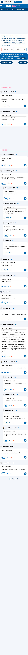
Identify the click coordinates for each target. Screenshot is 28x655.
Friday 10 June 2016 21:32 (9, 414)
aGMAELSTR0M (7, 324)
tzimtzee (5, 259)
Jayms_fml (8, 223)
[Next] (18, 479)
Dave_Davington (7, 154)
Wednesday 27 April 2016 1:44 (8, 262)
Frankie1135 (6, 463)
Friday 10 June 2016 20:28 (9, 226)
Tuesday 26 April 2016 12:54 (8, 158)
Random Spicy (20, 9)
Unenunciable (8, 188)
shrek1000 (7, 377)
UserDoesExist (9, 394)
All (2, 9)
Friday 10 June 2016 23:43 (9, 431)
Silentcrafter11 (6, 275)
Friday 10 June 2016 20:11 (9, 398)
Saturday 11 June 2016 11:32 (9, 244)
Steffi (6, 240)
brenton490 (8, 410)
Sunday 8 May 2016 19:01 (7, 279)
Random (7, 9)
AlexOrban (6, 308)
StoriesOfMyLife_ (7, 111)
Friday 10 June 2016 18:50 (9, 380)
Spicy (12, 9)
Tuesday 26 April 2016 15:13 (7, 115)
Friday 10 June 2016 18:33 (7, 328)
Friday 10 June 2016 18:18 (7, 95)
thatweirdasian (7, 92)
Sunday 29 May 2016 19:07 (9, 191)
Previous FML (6, 62)
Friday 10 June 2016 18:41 (7, 365)
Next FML (23, 62)
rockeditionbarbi (7, 362)
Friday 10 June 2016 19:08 (7, 450)
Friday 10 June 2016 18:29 (7, 295)
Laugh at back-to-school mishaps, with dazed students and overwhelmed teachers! (13, 56)
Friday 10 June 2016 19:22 (7, 466)
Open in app (18, 2)
